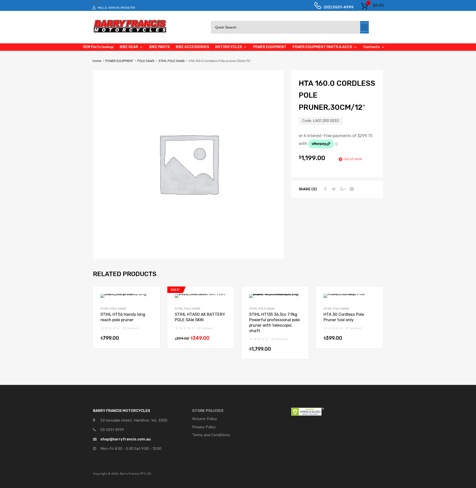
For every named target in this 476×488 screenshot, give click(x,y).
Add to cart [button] (150, 339)
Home (96, 61)
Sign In (113, 7)
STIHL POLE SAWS (171, 61)
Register (128, 7)
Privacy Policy (204, 427)
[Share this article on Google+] (342, 189)
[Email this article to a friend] (351, 189)
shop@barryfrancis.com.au (125, 439)
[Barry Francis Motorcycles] (130, 32)
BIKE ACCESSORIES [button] (192, 47)
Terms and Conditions (211, 435)
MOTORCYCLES (228, 47)
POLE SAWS (145, 61)
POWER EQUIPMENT (119, 61)
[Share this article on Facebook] (324, 189)
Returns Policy (204, 419)
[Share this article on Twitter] (333, 189)
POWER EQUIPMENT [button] (269, 47)
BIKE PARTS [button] (159, 47)
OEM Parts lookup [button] (98, 47)
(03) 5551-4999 (335, 7)
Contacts (371, 47)
